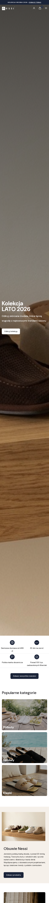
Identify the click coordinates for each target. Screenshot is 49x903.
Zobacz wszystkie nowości (24, 676)
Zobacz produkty (13, 875)
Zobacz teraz (35, 2)
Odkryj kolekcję (10, 331)
